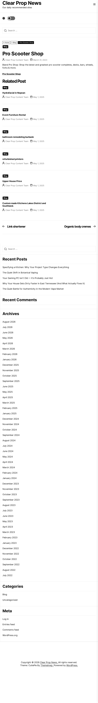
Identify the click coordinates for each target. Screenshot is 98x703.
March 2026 (9, 349)
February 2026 (10, 354)
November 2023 (11, 489)
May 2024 (8, 456)
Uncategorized (10, 600)
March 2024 (9, 467)
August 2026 (9, 322)
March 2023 (9, 532)
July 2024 (8, 446)
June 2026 (8, 332)
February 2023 (10, 537)
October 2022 (10, 559)
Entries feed (9, 624)
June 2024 (8, 451)
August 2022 (9, 570)
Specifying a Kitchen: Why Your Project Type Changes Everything (36, 267)
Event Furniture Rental (14, 115)
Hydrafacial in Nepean (13, 93)
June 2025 (8, 386)
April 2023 (8, 526)
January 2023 (9, 543)
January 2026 (9, 359)
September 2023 (11, 500)
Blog (5, 47)
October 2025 (10, 375)
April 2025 (8, 397)
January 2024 (10, 478)
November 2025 (11, 370)
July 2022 (7, 575)
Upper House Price (12, 181)
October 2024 (10, 429)
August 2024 (9, 440)
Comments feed (11, 630)
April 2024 (8, 462)
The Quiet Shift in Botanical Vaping (20, 272)
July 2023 (7, 510)
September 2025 (11, 381)
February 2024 (10, 473)
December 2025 (11, 365)
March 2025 (9, 402)
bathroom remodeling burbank (18, 137)
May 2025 (8, 392)
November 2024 (11, 424)
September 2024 (11, 435)
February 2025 (10, 408)
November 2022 (11, 553)
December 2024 (11, 419)
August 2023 (9, 505)
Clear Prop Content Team (16, 60)
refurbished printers (12, 159)
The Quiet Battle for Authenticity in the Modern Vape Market (33, 289)
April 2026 (8, 343)
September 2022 (11, 564)
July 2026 (7, 327)
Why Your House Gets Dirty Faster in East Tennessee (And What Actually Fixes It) (44, 283)
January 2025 (9, 413)
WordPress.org (10, 635)
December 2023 (11, 483)
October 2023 (10, 494)
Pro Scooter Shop (11, 74)
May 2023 (8, 521)
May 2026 (8, 338)
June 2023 (8, 516)
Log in (6, 619)
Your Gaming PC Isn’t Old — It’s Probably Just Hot (28, 278)
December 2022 (11, 548)
